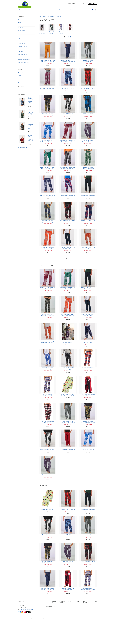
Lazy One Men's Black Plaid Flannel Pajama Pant (48, 422)
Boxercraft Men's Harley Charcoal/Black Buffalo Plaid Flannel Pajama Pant (47, 316)
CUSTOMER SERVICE (61, 602)
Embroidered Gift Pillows (23, 62)
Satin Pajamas (21, 51)
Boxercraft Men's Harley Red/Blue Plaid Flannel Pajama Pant (68, 195)
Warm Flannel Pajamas (23, 49)
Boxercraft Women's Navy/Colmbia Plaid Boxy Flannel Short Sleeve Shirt (31, 100)
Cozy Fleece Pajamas (22, 54)
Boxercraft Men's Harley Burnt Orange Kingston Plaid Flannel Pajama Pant (47, 249)
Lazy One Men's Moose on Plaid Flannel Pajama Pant (88, 395)
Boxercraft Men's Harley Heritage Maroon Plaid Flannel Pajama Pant (67, 142)
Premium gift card (22, 90)
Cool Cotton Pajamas (22, 46)
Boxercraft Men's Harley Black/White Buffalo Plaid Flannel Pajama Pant (67, 115)
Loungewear (21, 35)
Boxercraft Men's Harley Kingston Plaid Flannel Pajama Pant (67, 221)
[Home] (25, 4)
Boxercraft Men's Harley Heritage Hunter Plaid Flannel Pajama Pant (47, 168)
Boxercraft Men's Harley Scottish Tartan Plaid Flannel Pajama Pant (88, 194)
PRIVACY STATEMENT (85, 602)
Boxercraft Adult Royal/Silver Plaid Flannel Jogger (47, 368)
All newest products (22, 147)
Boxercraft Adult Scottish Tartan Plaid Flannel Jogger (68, 248)
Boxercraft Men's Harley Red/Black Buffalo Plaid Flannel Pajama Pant (88, 88)
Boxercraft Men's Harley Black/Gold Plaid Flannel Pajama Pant (48, 115)
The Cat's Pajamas (22, 78)
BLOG (47, 601)
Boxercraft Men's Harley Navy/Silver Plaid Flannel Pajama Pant (47, 195)
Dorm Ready (21, 19)
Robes (19, 38)
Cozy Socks (20, 65)
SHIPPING (94, 601)
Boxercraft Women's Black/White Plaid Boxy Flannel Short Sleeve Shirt (30, 125)
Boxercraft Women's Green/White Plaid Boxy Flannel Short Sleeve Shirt (30, 113)
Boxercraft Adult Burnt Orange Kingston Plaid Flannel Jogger (88, 248)
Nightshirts (20, 27)
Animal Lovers (21, 57)
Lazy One (20, 75)
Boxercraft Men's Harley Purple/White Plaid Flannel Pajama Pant (88, 142)
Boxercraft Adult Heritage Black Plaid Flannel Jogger (68, 368)
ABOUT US (54, 602)
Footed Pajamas (21, 30)
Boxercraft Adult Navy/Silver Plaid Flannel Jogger (88, 341)
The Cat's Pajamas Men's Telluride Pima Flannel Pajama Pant (47, 396)
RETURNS (70, 601)
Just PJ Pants (21, 25)
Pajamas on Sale (21, 43)
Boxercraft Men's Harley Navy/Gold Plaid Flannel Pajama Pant (48, 222)
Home (40, 16)
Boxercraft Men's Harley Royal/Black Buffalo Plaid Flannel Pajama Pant (88, 115)
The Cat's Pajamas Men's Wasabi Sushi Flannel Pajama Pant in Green (68, 396)
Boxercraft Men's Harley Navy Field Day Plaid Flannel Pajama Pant (68, 61)
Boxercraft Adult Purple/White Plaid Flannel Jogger (67, 341)
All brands (20, 82)
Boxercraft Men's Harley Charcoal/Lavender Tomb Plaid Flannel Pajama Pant (88, 61)
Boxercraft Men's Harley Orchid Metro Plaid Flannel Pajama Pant (47, 87)
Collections (20, 41)
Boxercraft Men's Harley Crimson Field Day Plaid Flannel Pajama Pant (67, 449)
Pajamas (20, 22)
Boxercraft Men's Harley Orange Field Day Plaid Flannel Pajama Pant (48, 61)
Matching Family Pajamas (24, 59)
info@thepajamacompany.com (26, 609)
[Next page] (71, 258)
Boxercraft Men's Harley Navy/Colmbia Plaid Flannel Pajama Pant (68, 88)
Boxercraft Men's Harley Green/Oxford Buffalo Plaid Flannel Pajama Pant (88, 168)
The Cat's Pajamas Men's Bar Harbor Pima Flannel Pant (88, 368)
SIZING (77, 601)
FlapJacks (20, 33)
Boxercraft (20, 72)
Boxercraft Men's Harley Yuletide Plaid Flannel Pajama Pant (88, 221)
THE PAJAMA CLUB (51, 606)
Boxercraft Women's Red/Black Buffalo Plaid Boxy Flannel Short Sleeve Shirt (30, 138)
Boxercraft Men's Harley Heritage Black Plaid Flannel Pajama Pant (67, 168)
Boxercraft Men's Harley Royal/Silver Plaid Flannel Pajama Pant (47, 142)
